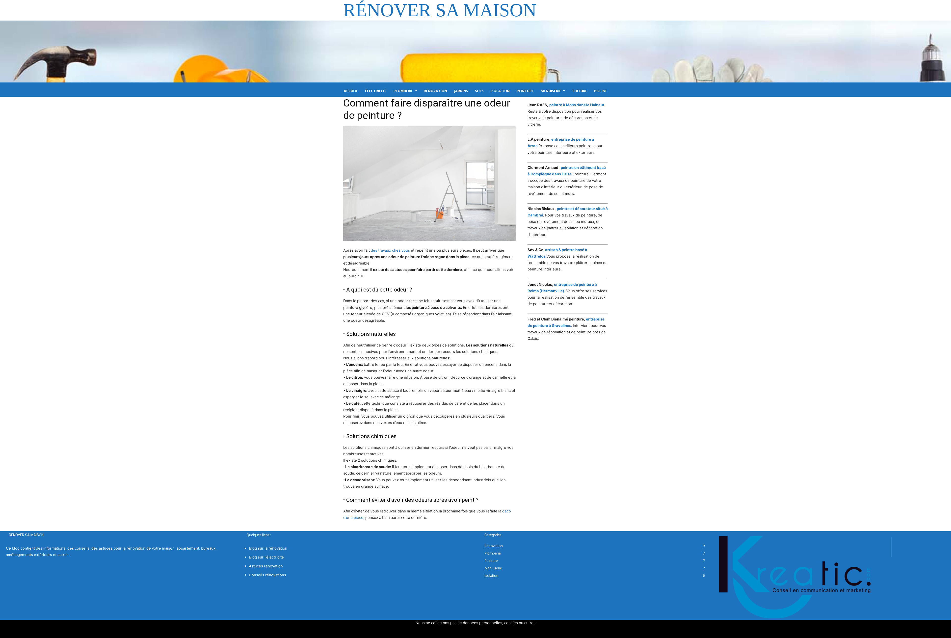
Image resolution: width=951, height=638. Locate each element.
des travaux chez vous (390, 250)
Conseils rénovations (267, 575)
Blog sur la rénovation (268, 548)
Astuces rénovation (266, 566)
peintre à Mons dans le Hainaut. (577, 105)
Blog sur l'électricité (266, 557)
